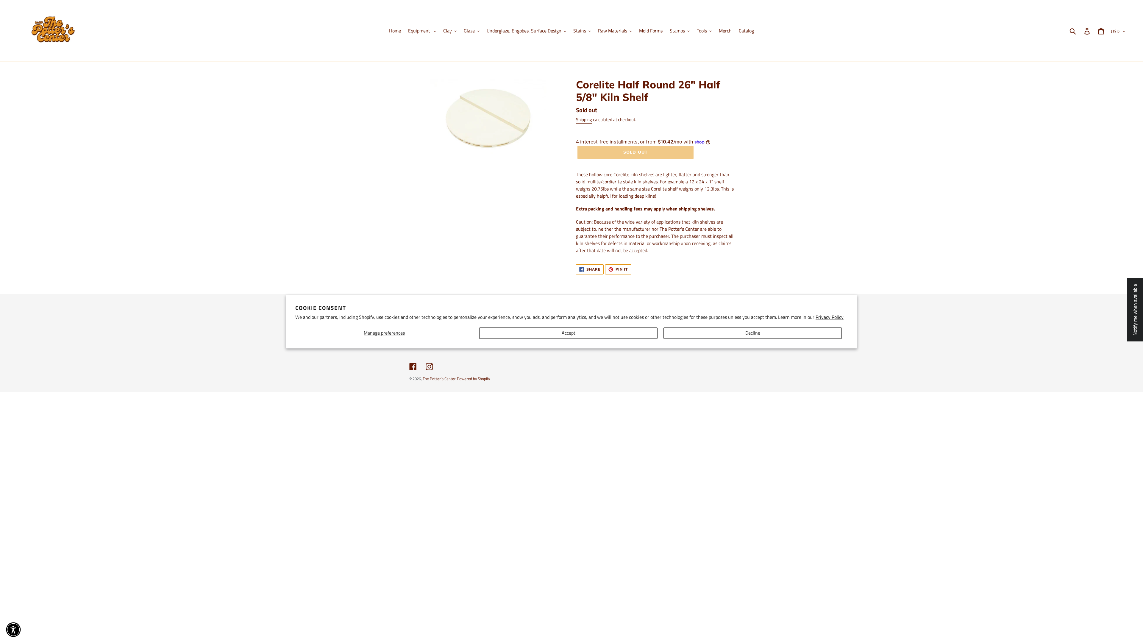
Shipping (584, 119)
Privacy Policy (830, 317)
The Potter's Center (439, 379)
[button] (13, 629)
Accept (568, 333)
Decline (752, 333)
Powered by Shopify (473, 379)
